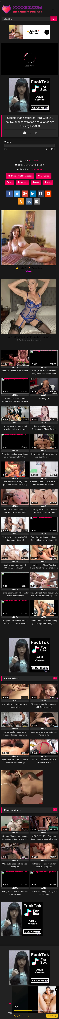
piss (37, 182)
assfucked (44, 176)
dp (11, 182)
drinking (23, 182)
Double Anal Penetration (21, 176)
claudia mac (36, 169)
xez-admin (34, 160)
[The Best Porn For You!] (24, 9)
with (48, 182)
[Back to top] (50, 1011)
